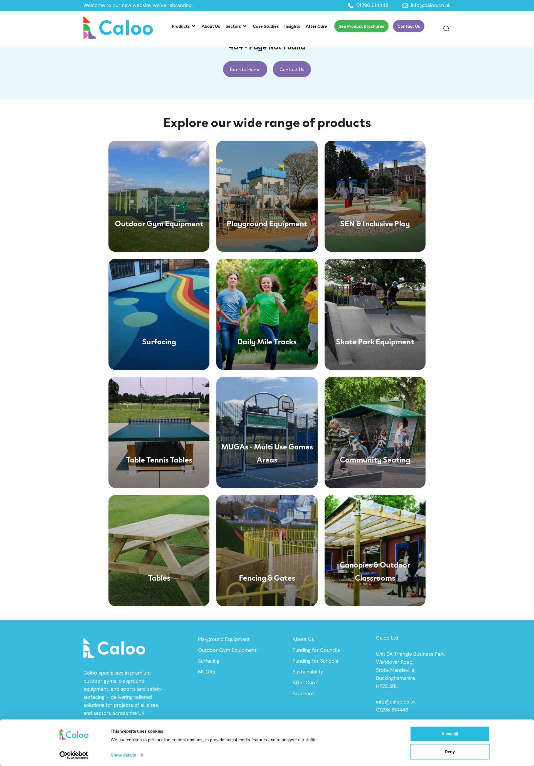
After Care (305, 682)
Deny (450, 751)
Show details (123, 755)
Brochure (303, 693)
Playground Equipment (224, 639)
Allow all (449, 734)
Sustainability (308, 671)
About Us (303, 639)
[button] (184, 26)
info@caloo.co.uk (396, 701)
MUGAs (206, 671)
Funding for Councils (316, 650)
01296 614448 (392, 710)
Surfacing (208, 661)
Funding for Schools (315, 661)
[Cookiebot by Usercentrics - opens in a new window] (74, 755)
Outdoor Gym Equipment (227, 650)
